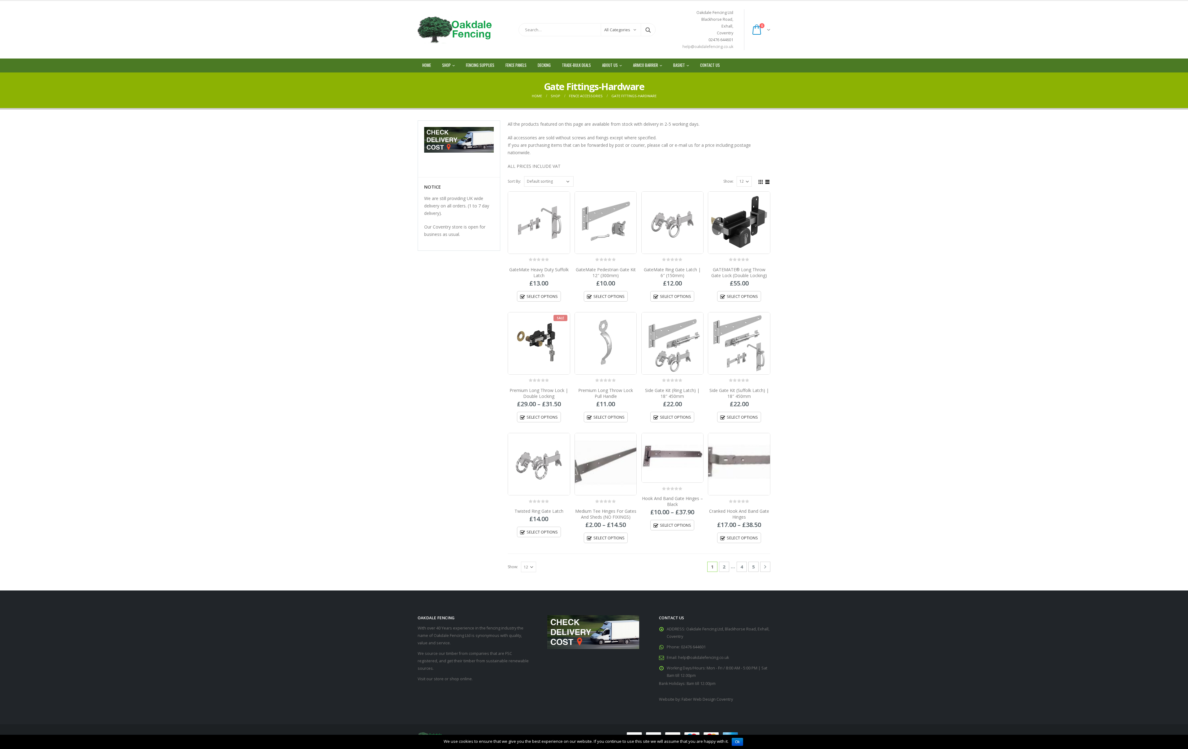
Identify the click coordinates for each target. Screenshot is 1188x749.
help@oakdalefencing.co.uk (707, 46)
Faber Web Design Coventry (707, 699)
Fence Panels (516, 65)
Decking (544, 65)
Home (426, 65)
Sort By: (514, 181)
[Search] (648, 30)
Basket (679, 65)
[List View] (767, 181)
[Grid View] (761, 181)
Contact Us (710, 65)
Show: (728, 181)
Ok (737, 742)
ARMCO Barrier (645, 65)
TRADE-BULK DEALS (576, 65)
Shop (446, 65)
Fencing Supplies (480, 65)
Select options (542, 296)
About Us (610, 65)
